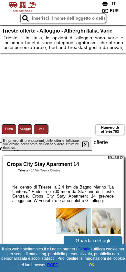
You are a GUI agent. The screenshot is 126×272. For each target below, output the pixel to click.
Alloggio (26, 129)
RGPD (52, 265)
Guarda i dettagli (93, 240)
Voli (41, 129)
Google (84, 249)
